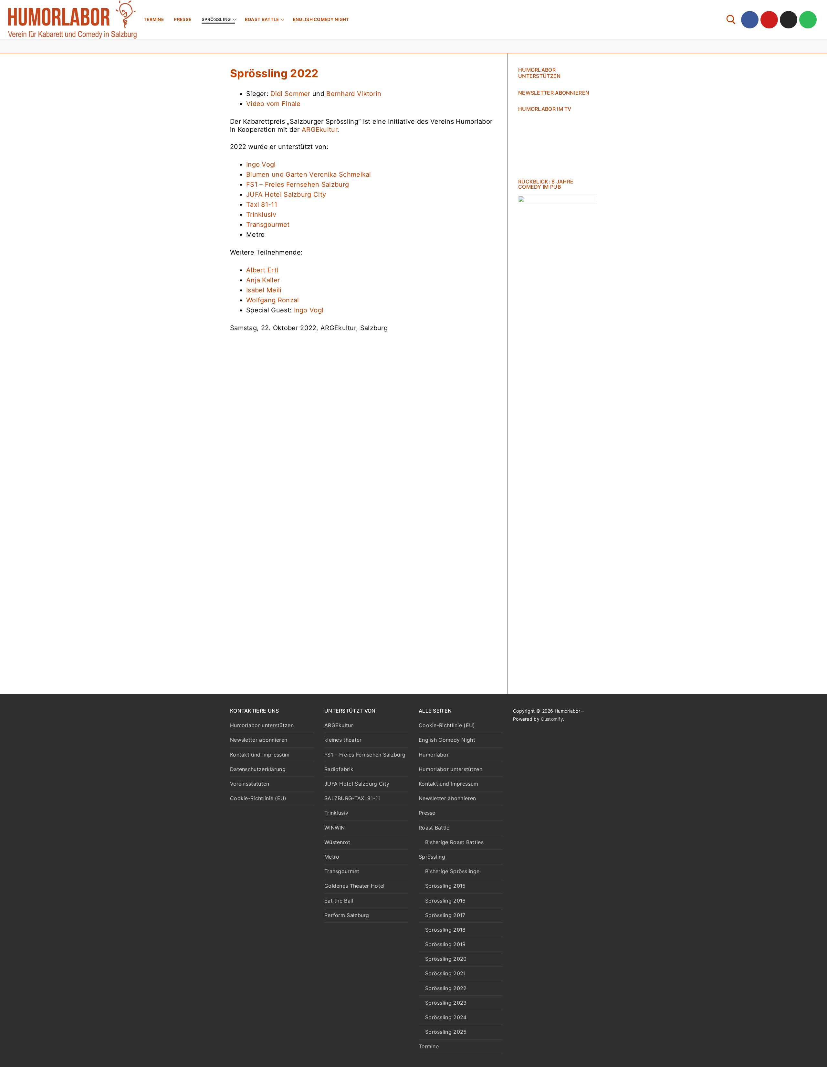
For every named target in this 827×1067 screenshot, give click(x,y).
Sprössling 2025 (446, 1032)
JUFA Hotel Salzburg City (286, 194)
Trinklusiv (261, 214)
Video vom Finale (273, 104)
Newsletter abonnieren (553, 92)
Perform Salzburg (346, 915)
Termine (429, 1046)
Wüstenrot (337, 842)
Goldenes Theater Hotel (354, 886)
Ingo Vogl (261, 164)
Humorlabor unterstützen (539, 73)
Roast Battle (434, 827)
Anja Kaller (263, 280)
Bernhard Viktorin (353, 94)
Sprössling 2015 (445, 886)
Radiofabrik (338, 769)
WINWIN (334, 827)
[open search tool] (731, 20)
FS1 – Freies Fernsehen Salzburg (297, 184)
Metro (332, 856)
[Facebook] (750, 19)
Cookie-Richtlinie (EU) (258, 798)
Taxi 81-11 (261, 204)
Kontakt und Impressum (259, 754)
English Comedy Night (447, 740)
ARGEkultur (319, 129)
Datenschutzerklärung (258, 769)
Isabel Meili (264, 290)
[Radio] (808, 19)
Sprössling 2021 (445, 973)
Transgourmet (268, 224)
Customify (552, 719)
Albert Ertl (262, 270)
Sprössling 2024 (446, 1017)
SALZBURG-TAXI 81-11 (352, 798)
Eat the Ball (338, 900)
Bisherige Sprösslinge (452, 871)
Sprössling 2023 (446, 1002)
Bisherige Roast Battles (454, 842)
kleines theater (343, 740)
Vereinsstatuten (249, 783)
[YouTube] (769, 19)
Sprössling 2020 (446, 959)
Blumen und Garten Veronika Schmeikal (308, 174)
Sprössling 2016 (445, 900)
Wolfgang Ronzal (272, 300)
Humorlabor (434, 754)
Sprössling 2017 (445, 915)
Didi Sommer (290, 94)
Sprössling (432, 856)
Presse (427, 813)
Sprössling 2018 (445, 929)
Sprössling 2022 (446, 988)
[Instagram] (788, 19)
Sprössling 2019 (445, 944)
